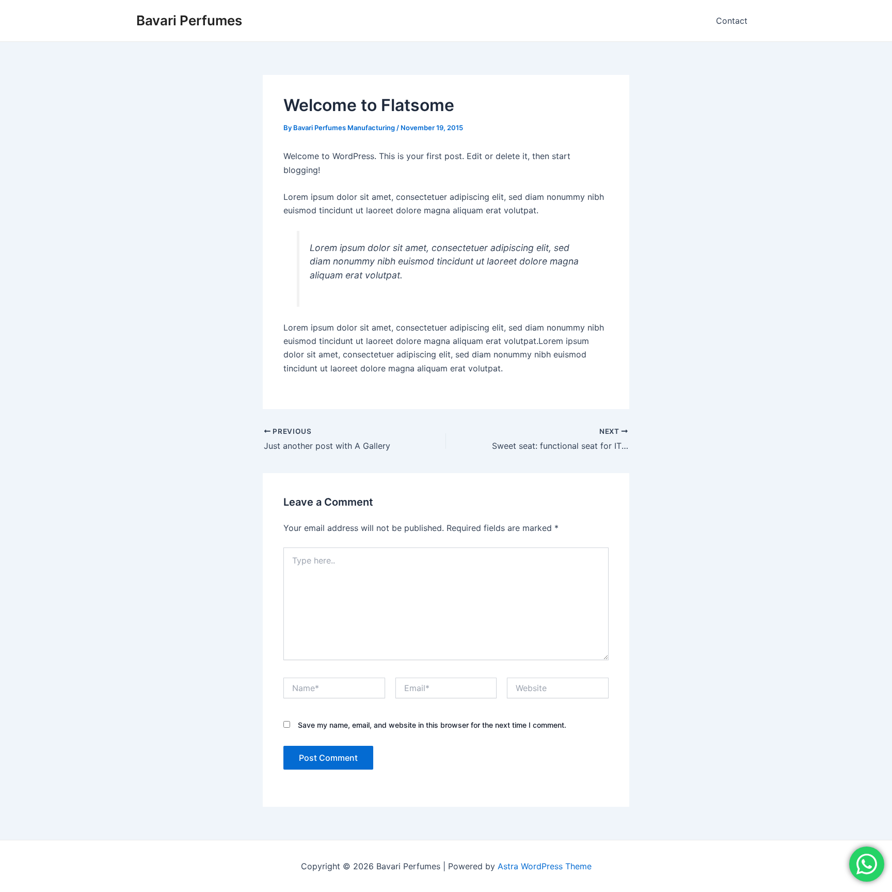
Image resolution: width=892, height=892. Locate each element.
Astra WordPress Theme (545, 866)
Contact (731, 20)
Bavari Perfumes (189, 20)
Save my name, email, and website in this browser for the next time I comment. (432, 725)
